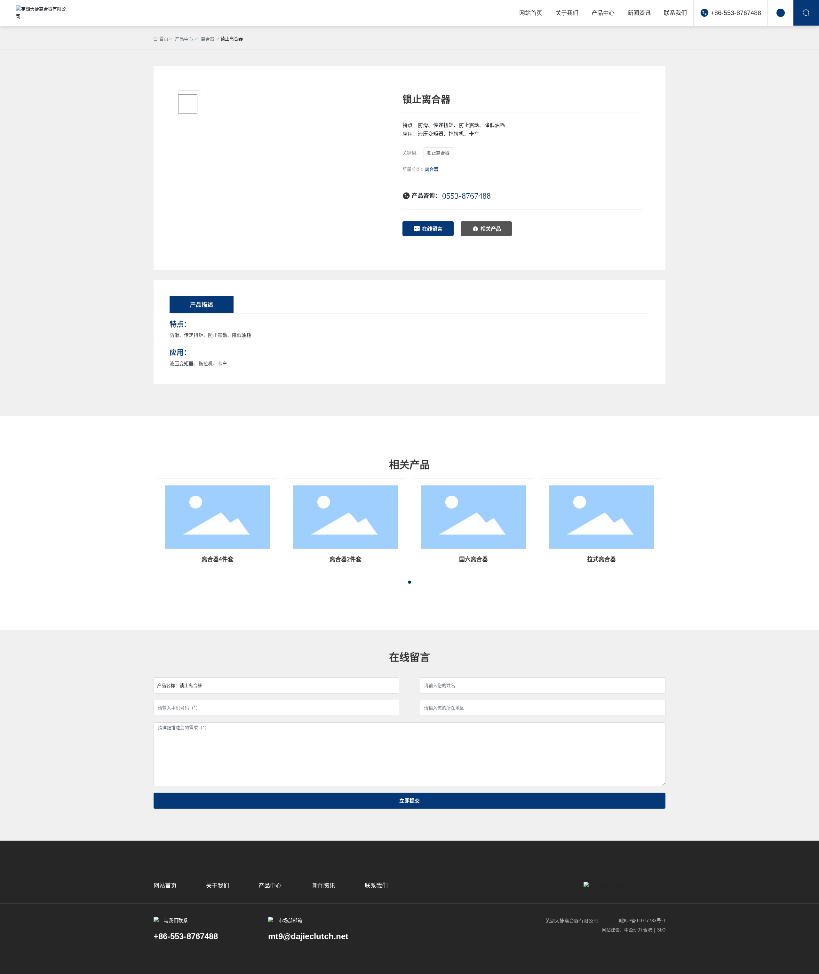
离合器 (207, 39)
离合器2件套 (346, 559)
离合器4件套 (218, 559)
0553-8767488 (466, 196)
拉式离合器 (601, 559)
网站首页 (166, 885)
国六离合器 (473, 559)
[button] (409, 582)
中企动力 (633, 930)
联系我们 (376, 885)
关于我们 (217, 885)
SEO (661, 930)
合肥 (647, 930)
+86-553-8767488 (736, 12)
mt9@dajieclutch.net (308, 936)
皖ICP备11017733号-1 (642, 920)
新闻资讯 (323, 885)
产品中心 (184, 39)
